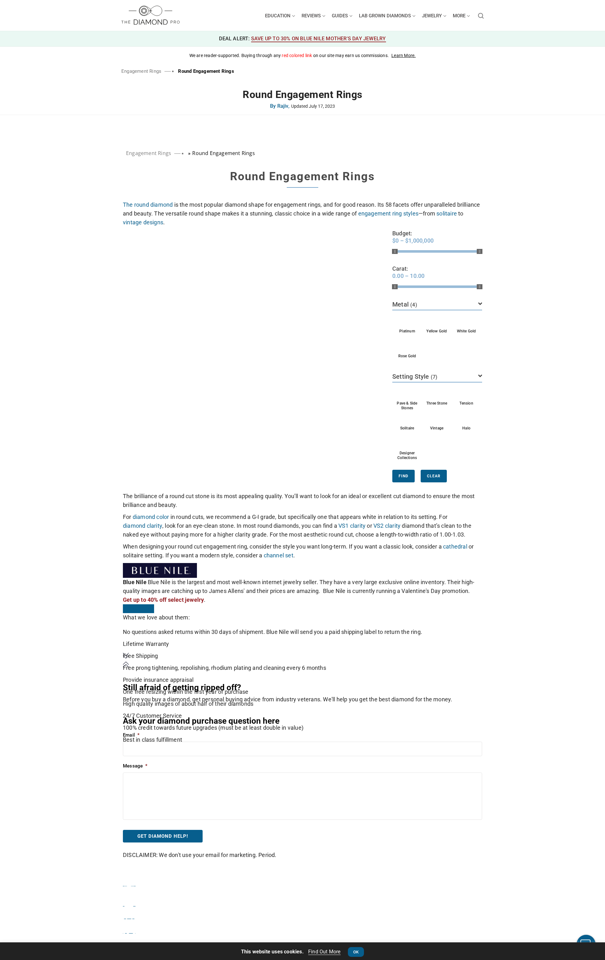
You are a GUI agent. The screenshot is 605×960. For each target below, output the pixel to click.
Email (131, 735)
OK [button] (356, 952)
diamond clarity (142, 525)
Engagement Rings (141, 71)
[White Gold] (466, 321)
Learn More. (403, 55)
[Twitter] (129, 903)
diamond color (151, 517)
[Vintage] (436, 418)
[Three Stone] (436, 393)
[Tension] (466, 393)
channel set (278, 555)
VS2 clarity (386, 525)
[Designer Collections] (407, 443)
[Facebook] (129, 882)
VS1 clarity (352, 525)
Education (278, 16)
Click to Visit (138, 608)
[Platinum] (407, 321)
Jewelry (432, 16)
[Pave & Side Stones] (407, 393)
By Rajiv (280, 106)
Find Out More (324, 952)
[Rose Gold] (407, 346)
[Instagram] (129, 915)
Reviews (312, 16)
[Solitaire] (407, 418)
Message (135, 766)
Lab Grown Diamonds (385, 16)
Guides (340, 16)
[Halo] (466, 418)
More (460, 16)
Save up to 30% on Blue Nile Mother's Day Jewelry (318, 39)
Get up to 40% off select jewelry (163, 599)
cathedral (455, 546)
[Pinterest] (129, 930)
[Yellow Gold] (436, 321)
